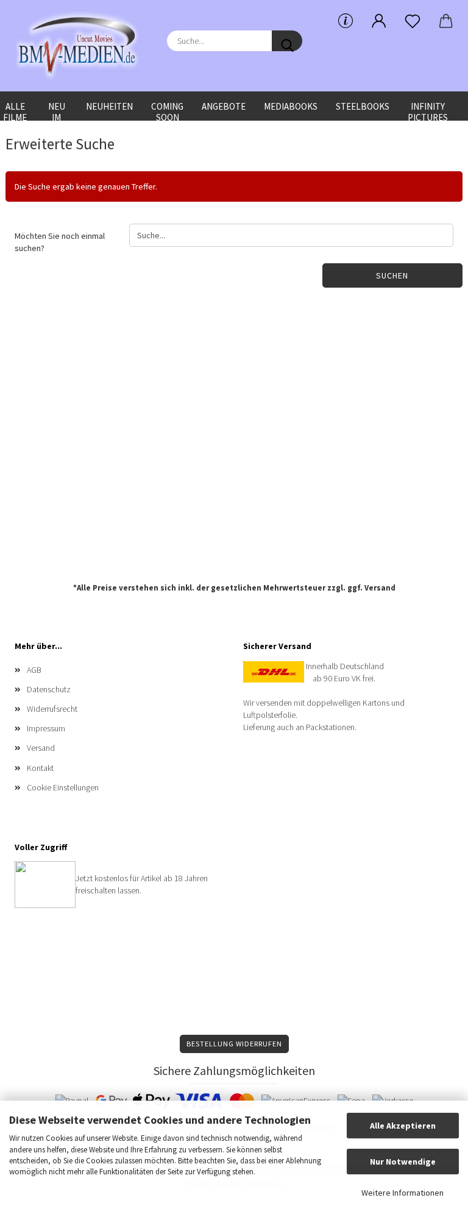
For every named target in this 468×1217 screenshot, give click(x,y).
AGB (34, 669)
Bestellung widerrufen (234, 1043)
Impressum (46, 728)
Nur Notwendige (403, 1161)
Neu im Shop (56, 111)
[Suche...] (287, 40)
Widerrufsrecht (52, 708)
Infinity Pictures (428, 111)
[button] (378, 21)
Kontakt (40, 767)
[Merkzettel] (412, 21)
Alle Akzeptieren (403, 1125)
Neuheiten (109, 106)
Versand (379, 588)
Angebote (224, 106)
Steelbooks (362, 106)
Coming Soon (167, 111)
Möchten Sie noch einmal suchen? (60, 242)
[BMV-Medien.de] (82, 45)
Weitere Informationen (402, 1192)
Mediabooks (290, 106)
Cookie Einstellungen (63, 787)
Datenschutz (49, 689)
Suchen (392, 275)
